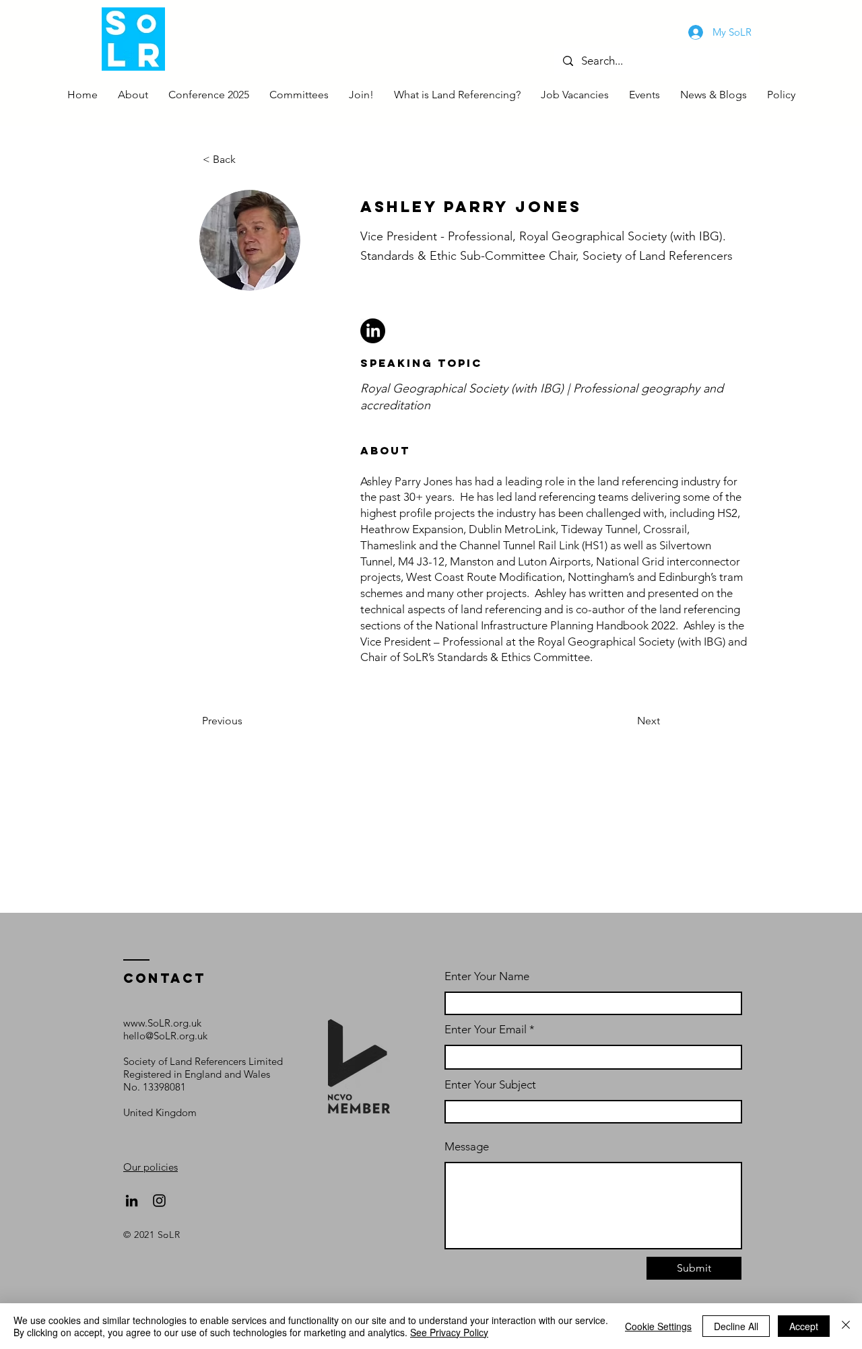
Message (466, 1146)
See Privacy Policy (449, 1332)
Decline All (736, 1326)
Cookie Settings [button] (658, 1326)
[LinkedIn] (131, 1200)
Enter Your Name (486, 976)
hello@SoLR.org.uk (165, 1035)
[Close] (846, 1326)
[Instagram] (159, 1200)
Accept (803, 1326)
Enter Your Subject (490, 1085)
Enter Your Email (485, 1029)
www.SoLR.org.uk (162, 1022)
